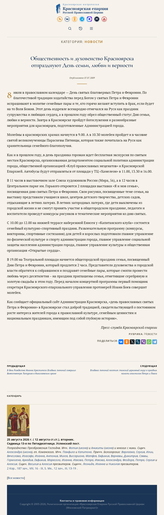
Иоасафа (27, 456)
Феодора (128, 460)
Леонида (88, 464)
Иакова (78, 460)
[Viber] (143, 341)
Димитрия (131, 456)
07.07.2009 (89, 77)
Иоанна (40, 456)
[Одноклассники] (126, 341)
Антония (52, 456)
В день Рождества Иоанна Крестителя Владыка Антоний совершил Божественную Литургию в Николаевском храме (41, 369)
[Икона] (18, 435)
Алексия (12, 464)
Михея (63, 456)
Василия (33, 464)
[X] (132, 341)
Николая (114, 464)
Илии (149, 452)
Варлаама (128, 452)
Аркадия (27, 460)
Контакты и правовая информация (82, 500)
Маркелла (53, 460)
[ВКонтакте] (121, 341)
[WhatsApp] (149, 341)
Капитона (85, 452)
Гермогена (14, 460)
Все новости (16, 478)
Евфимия (103, 456)
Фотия (73, 448)
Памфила (69, 452)
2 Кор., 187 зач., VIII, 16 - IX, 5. (27, 468)
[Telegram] (154, 341)
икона (83, 448)
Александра (14, 452)
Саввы (143, 456)
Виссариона (76, 456)
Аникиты (97, 448)
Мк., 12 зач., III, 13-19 (62, 468)
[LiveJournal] (137, 341)
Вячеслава (14, 456)
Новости (94, 42)
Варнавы (116, 456)
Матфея (91, 456)
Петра (88, 460)
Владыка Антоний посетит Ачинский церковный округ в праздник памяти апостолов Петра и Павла (123, 369)
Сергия (140, 452)
